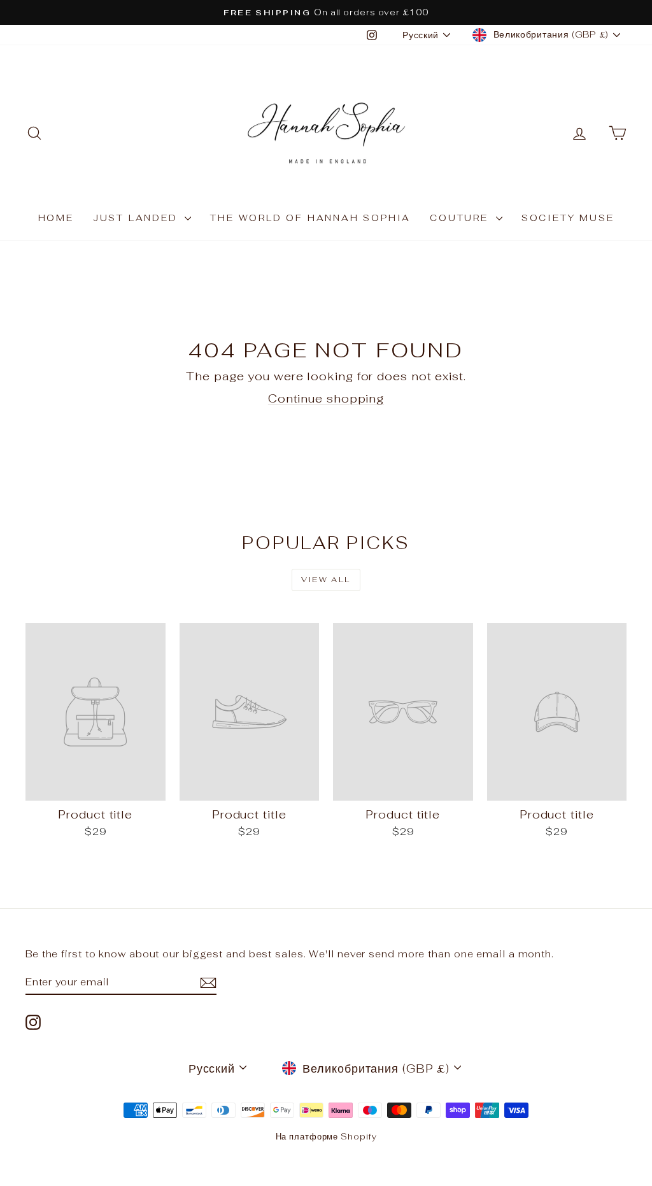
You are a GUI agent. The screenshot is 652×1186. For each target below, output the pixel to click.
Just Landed (137, 218)
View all (325, 580)
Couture (461, 218)
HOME (56, 218)
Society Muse (567, 218)
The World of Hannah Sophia (310, 218)
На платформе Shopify (326, 1136)
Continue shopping (326, 398)
